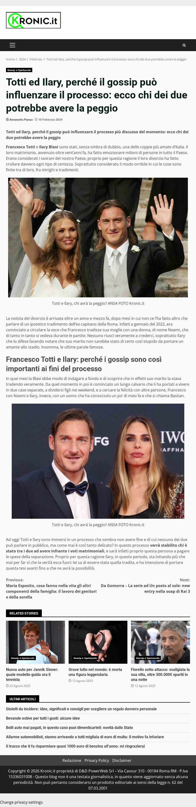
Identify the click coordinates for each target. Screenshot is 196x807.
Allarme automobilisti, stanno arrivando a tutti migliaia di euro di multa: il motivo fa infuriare (85, 737)
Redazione (71, 760)
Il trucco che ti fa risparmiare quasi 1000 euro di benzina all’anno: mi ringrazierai (75, 746)
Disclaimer (121, 760)
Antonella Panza (21, 120)
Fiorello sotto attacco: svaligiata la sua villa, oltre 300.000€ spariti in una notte (160, 642)
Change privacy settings (21, 802)
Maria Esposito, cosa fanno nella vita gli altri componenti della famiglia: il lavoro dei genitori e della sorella (51, 588)
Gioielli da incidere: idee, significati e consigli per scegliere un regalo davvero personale (81, 709)
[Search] (184, 45)
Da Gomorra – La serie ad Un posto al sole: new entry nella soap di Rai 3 (145, 585)
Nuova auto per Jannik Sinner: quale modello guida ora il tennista (35, 642)
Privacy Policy (97, 760)
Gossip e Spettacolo (19, 70)
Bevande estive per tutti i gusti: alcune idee (43, 718)
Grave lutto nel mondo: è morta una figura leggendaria (98, 642)
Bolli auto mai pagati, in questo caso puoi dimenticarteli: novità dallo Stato (69, 727)
